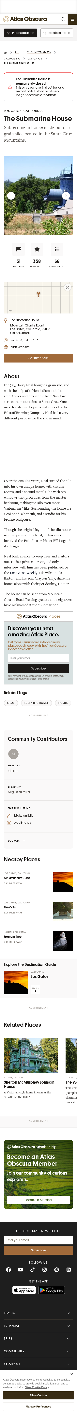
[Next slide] (66, 196)
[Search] (63, 19)
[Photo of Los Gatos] (16, 982)
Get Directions (38, 358)
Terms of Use (43, 679)
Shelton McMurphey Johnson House (29, 1084)
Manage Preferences (38, 1406)
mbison (13, 770)
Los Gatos (40, 977)
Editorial (12, 1325)
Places (9, 1313)
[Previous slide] (11, 196)
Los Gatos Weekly (24, 573)
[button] (18, 249)
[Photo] (63, 882)
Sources (14, 840)
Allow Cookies (39, 1395)
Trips (8, 1338)
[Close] (71, 1374)
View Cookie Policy (37, 1387)
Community (14, 1351)
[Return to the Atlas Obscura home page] (26, 19)
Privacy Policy (25, 679)
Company (12, 1364)
